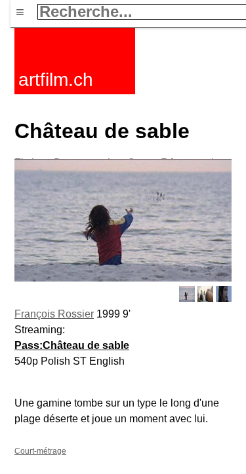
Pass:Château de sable (71, 345)
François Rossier (54, 313)
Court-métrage (40, 451)
